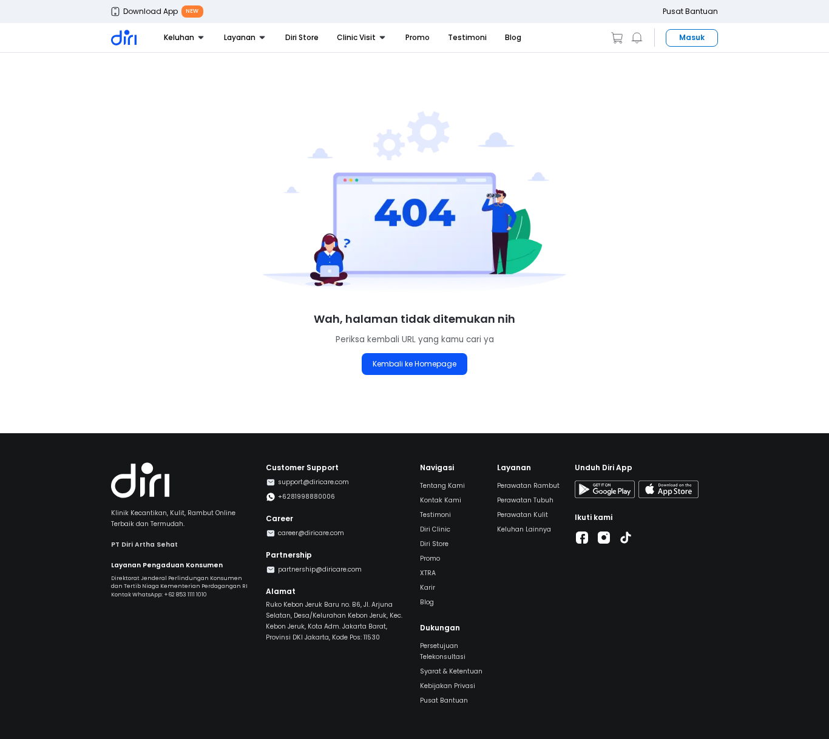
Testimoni (467, 37)
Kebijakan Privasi (447, 685)
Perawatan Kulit (522, 514)
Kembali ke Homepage (414, 364)
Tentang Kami (442, 485)
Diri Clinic (435, 529)
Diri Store (302, 37)
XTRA (428, 573)
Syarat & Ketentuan (451, 671)
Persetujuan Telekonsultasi (442, 651)
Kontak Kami (440, 500)
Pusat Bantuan (690, 11)
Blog (513, 37)
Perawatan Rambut (528, 485)
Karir (427, 587)
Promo (417, 37)
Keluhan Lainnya (524, 529)
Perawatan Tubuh (525, 500)
